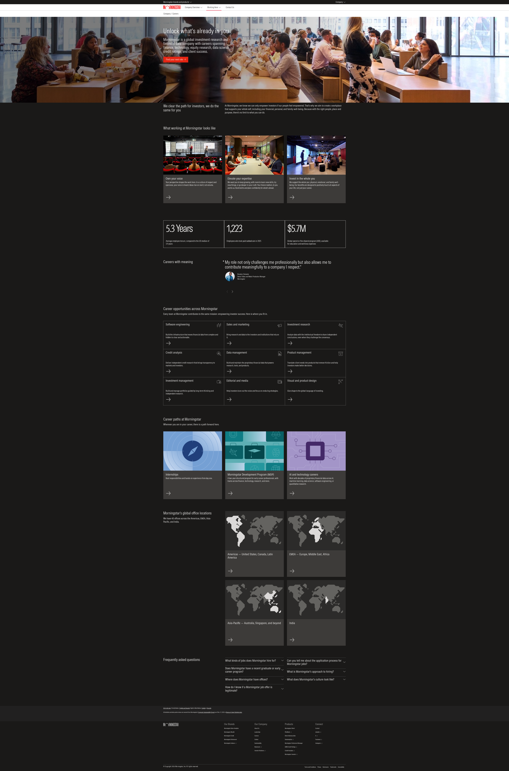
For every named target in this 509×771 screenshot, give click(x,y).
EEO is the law (167, 708)
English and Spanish (184, 708)
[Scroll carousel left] (227, 291)
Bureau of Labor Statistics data (234, 712)
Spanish (209, 708)
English (203, 708)
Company (167, 13)
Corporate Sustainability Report (206, 712)
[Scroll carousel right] (232, 291)
